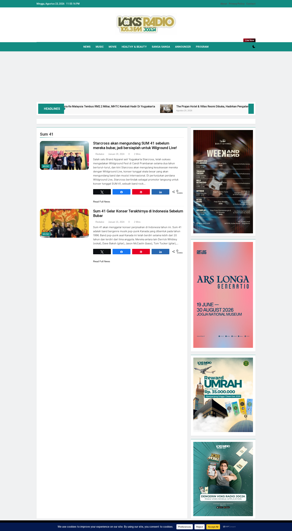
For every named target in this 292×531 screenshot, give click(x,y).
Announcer (183, 46)
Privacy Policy (237, 3)
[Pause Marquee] (251, 109)
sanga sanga (161, 46)
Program (202, 46)
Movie (113, 46)
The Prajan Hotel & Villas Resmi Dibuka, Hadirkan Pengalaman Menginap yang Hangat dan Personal (216, 106)
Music (100, 46)
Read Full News (101, 201)
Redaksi (99, 154)
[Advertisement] (146, 76)
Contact (251, 3)
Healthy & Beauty (134, 46)
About (223, 3)
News (87, 46)
